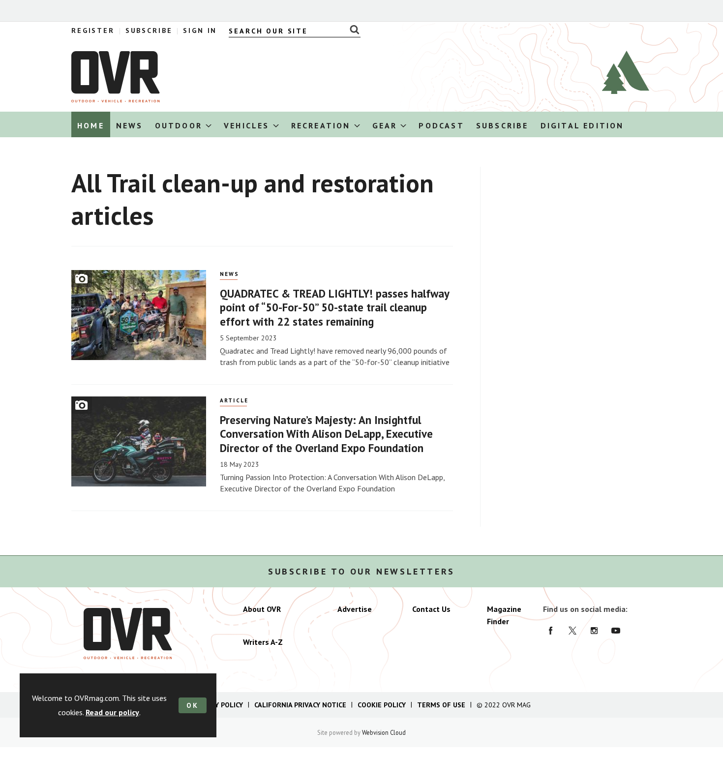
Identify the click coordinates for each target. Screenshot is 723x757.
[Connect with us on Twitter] (572, 630)
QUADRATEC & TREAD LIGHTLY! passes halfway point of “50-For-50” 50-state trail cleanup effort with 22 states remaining (334, 307)
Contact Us (431, 609)
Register (93, 30)
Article (234, 400)
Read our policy (112, 712)
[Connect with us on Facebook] (551, 630)
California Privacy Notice (300, 704)
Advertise (354, 609)
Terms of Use (441, 704)
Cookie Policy (382, 704)
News (230, 274)
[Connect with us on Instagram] (594, 630)
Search (352, 29)
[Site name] (115, 99)
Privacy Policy (218, 704)
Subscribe (149, 30)
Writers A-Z (263, 642)
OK (192, 705)
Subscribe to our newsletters (361, 571)
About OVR (262, 609)
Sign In (200, 30)
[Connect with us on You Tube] (616, 630)
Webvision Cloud (384, 732)
